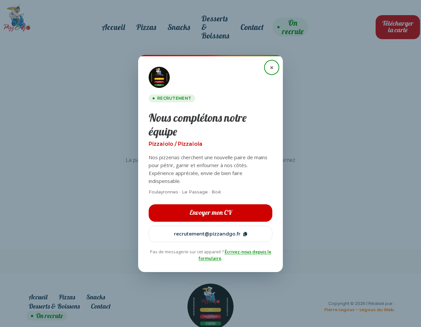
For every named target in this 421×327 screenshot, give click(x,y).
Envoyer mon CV (210, 212)
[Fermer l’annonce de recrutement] (272, 67)
